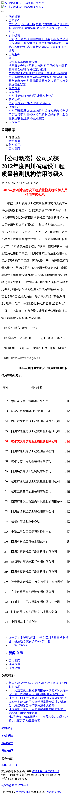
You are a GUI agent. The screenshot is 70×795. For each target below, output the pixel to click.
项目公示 (14, 667)
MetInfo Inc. (54, 791)
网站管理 (7, 750)
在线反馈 (7, 735)
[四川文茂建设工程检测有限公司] (35, 5)
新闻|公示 (15, 144)
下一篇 (18, 645)
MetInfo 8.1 (23, 791)
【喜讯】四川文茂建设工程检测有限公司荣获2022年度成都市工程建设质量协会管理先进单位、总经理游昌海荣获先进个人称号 (37, 701)
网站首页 (14, 16)
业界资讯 (14, 664)
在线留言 (7, 743)
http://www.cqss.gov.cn (25, 358)
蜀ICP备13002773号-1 (45, 771)
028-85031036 (9, 765)
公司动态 (14, 148)
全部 (11, 39)
